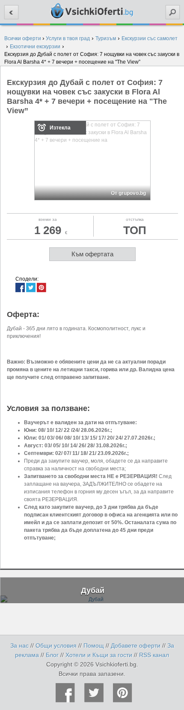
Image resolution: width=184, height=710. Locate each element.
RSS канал (154, 654)
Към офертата (92, 254)
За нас (19, 645)
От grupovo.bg (128, 193)
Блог (52, 654)
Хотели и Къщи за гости (98, 654)
